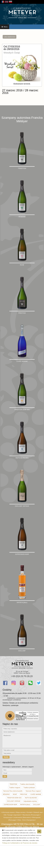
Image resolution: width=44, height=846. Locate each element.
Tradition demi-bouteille (27, 784)
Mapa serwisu (21, 812)
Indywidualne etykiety (30, 801)
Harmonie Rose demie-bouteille (12, 791)
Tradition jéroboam (29, 787)
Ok (39, 831)
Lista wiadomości (9, 37)
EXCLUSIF (36, 804)
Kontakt (29, 812)
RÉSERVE (6, 794)
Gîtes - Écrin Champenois (26, 820)
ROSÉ (15, 794)
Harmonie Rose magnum (33, 791)
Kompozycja (8, 817)
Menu (5, 27)
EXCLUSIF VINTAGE (13, 801)
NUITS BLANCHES (31, 798)
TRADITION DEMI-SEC (14, 798)
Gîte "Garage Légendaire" (13, 815)
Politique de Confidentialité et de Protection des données (19, 843)
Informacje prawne (8, 812)
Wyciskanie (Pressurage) (31, 815)
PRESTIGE (23, 794)
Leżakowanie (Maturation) (22, 817)
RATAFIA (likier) (25, 804)
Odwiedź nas (38, 812)
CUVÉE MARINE (35, 794)
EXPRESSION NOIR (10, 804)
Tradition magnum (14, 787)
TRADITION (13, 784)
